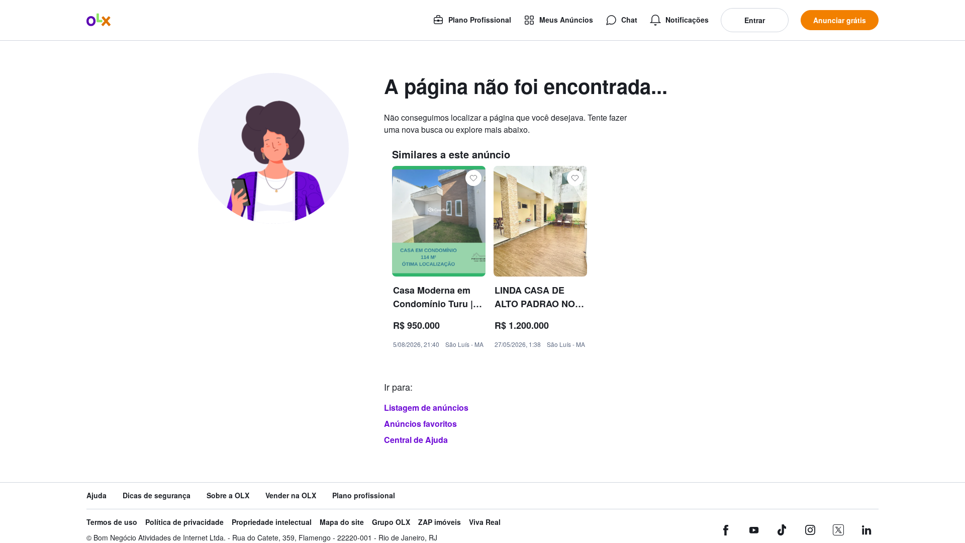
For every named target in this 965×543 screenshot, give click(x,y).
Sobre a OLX (228, 495)
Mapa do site (342, 522)
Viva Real (485, 522)
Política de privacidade (184, 522)
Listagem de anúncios (426, 407)
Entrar (754, 20)
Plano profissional (363, 495)
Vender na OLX (290, 495)
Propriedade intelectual (272, 522)
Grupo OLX (391, 522)
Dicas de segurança (156, 495)
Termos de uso (111, 522)
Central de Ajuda (416, 439)
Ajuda (96, 495)
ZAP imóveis (439, 522)
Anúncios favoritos (420, 423)
